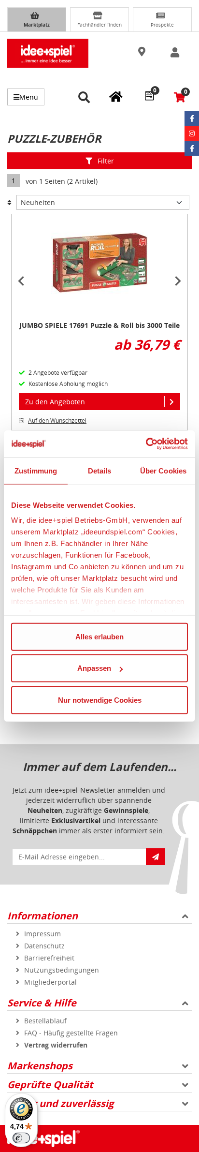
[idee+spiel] (47, 53)
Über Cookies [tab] (163, 470)
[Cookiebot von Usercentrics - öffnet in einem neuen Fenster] (145, 444)
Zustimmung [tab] (35, 470)
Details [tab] (100, 470)
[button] (142, 52)
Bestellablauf (45, 1020)
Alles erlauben (99, 636)
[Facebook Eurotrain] (192, 148)
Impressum (42, 933)
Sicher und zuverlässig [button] (60, 1103)
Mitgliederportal (50, 982)
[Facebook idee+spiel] (192, 118)
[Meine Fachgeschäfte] (116, 96)
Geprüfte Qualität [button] (50, 1084)
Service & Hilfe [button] (41, 1002)
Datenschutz (44, 945)
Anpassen (94, 668)
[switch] (21, 1138)
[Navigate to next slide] (177, 280)
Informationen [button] (42, 915)
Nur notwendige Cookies (100, 699)
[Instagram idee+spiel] (192, 133)
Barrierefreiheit (49, 957)
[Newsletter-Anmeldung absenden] (155, 856)
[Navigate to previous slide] (21, 280)
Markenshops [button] (39, 1065)
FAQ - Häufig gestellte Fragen (71, 1032)
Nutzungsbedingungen (61, 970)
